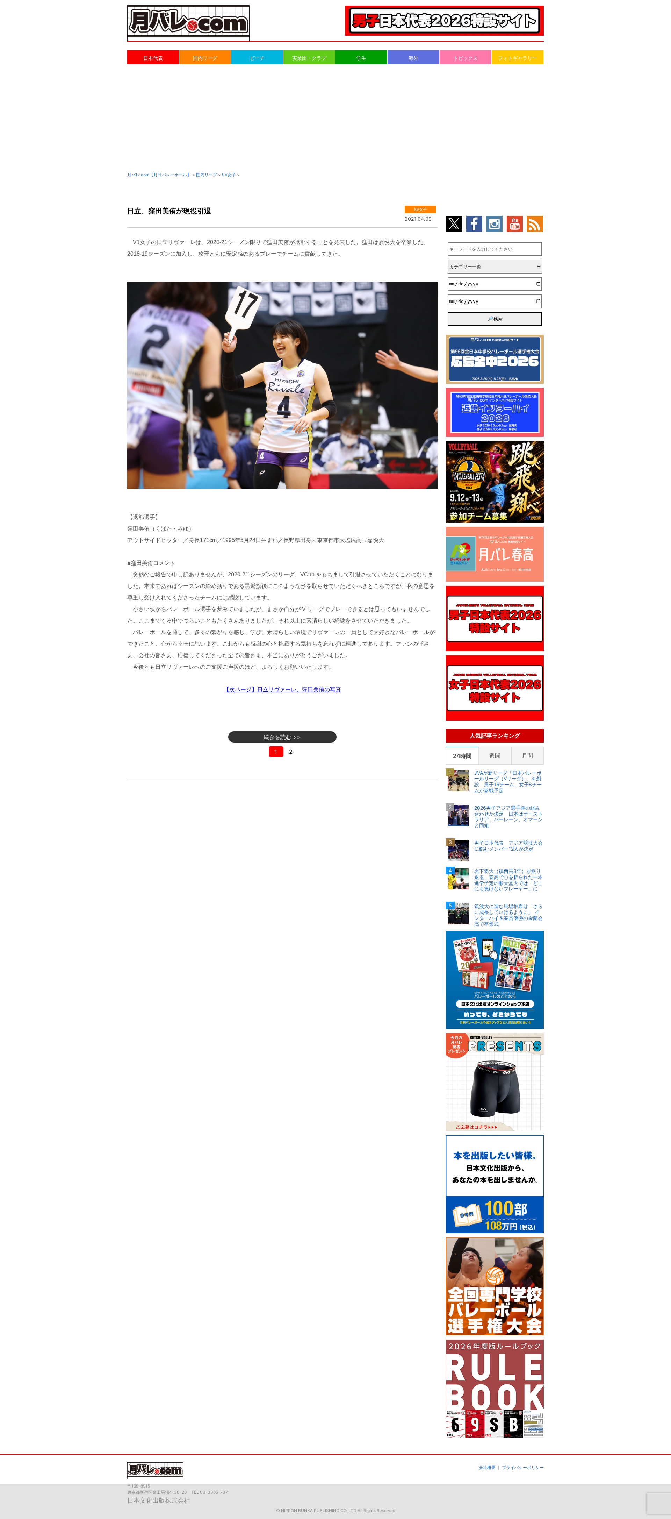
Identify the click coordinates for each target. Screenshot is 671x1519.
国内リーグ (205, 58)
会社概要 (487, 1467)
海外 (413, 58)
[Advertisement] (335, 117)
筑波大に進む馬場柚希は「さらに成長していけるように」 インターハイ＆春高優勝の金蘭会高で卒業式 (508, 915)
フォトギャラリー (517, 58)
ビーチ (257, 58)
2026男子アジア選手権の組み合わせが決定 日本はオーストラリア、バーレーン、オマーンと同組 (508, 816)
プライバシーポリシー (523, 1467)
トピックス (465, 58)
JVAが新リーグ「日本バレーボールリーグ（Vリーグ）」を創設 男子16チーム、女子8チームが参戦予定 (508, 781)
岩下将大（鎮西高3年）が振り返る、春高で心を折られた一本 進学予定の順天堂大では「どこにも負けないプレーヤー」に (509, 880)
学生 (361, 58)
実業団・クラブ (309, 58)
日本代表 (153, 58)
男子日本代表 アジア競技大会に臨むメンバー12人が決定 (508, 846)
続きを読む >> (282, 736)
